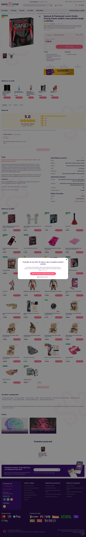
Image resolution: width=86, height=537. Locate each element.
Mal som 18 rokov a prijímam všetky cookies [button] (43, 273)
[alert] (43, 268)
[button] (43, 277)
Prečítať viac (44, 270)
